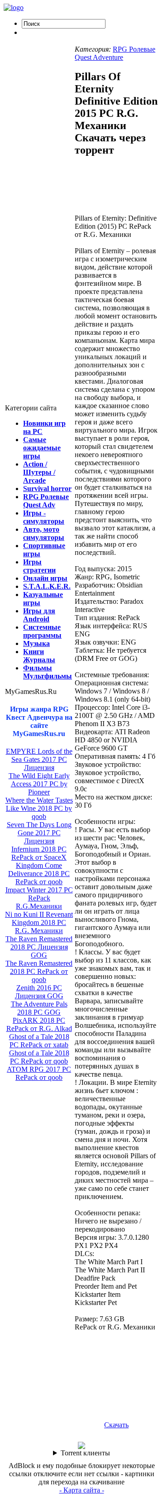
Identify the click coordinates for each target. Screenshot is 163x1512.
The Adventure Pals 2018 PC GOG (39, 1008)
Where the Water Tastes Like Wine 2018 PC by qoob (39, 808)
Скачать (116, 1425)
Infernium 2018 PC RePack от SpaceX (39, 853)
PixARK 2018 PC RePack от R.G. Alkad (39, 1024)
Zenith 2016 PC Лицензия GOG (39, 992)
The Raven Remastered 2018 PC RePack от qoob (38, 971)
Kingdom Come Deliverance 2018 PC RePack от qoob (39, 874)
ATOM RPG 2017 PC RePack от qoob (39, 1073)
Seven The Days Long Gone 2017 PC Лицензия (39, 833)
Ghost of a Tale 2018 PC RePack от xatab (39, 1041)
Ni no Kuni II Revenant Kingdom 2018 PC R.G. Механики (39, 922)
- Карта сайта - (81, 1490)
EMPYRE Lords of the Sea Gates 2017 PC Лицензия (39, 759)
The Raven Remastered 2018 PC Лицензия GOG (38, 947)
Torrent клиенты (85, 1453)
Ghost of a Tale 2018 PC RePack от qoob (39, 1057)
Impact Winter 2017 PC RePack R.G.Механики (39, 898)
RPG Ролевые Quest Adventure (115, 53)
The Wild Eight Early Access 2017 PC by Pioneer (39, 784)
